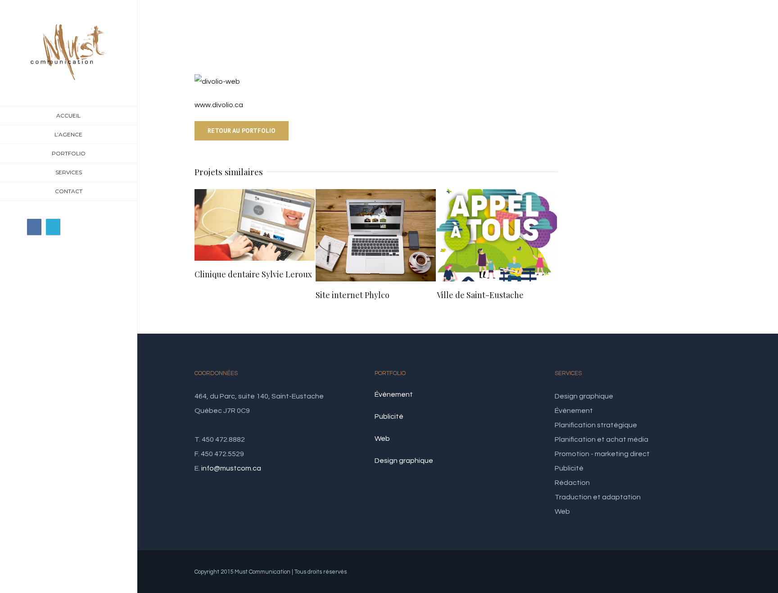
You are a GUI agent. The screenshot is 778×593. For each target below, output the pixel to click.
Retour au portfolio (242, 131)
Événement (394, 394)
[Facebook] (34, 227)
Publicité (389, 416)
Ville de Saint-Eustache (480, 295)
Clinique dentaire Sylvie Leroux (253, 274)
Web (382, 438)
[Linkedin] (53, 227)
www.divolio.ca (218, 105)
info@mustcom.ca (231, 468)
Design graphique (404, 460)
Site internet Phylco (352, 295)
